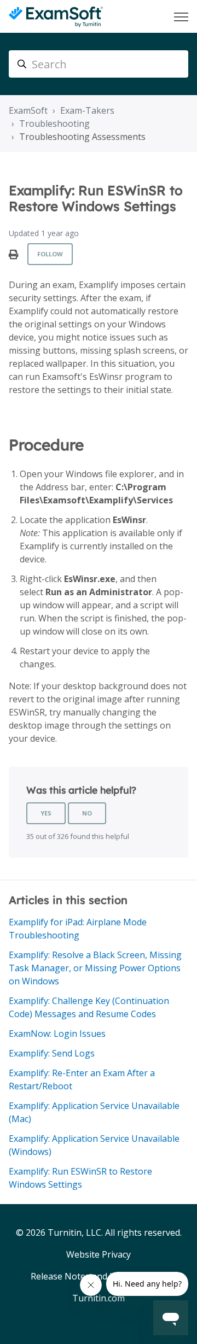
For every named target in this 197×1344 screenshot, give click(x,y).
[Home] (56, 17)
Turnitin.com (98, 1298)
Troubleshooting (54, 124)
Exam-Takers (87, 110)
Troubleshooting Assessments (82, 137)
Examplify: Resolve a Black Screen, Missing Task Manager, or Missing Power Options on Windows (95, 968)
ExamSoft (28, 110)
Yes (45, 813)
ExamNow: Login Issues (57, 1034)
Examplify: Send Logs (52, 1053)
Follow (50, 254)
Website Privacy (98, 1254)
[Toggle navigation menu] (181, 17)
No (87, 813)
